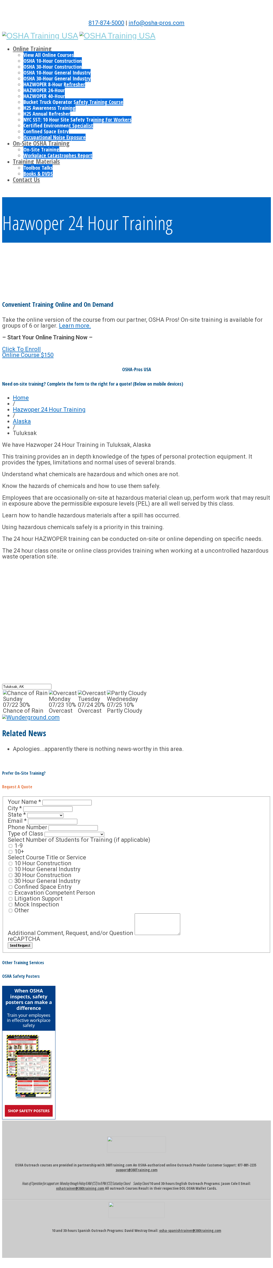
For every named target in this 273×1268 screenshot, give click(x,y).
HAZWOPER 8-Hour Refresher (54, 84)
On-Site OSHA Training (41, 143)
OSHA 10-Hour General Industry (57, 72)
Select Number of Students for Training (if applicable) (79, 839)
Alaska (22, 421)
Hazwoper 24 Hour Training (49, 409)
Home (21, 397)
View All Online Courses (48, 55)
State (17, 814)
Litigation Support (38, 898)
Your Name (24, 801)
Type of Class (26, 833)
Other (21, 910)
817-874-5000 (106, 23)
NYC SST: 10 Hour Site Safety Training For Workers (77, 119)
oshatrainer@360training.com (80, 1188)
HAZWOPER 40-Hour (44, 96)
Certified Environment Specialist (58, 125)
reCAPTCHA (24, 939)
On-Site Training (41, 149)
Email (17, 820)
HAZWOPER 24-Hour (44, 90)
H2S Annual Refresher (46, 113)
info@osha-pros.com (156, 23)
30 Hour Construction (42, 875)
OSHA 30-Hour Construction (52, 66)
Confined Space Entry (46, 131)
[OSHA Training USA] (40, 35)
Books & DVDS (38, 173)
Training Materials (36, 161)
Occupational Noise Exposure (54, 137)
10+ (18, 851)
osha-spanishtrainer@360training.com (190, 1230)
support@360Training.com (137, 1169)
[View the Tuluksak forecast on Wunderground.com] (31, 717)
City (15, 808)
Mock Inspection (36, 904)
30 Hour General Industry (46, 881)
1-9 (18, 845)
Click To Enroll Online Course (28, 352)
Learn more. (75, 325)
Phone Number (28, 827)
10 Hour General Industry (46, 869)
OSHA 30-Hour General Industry (57, 78)
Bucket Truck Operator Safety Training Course (73, 102)
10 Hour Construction (42, 863)
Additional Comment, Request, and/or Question (71, 933)
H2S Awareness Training (49, 107)
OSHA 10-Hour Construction (52, 60)
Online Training (32, 48)
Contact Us (26, 179)
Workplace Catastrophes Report (57, 155)
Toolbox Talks (38, 167)
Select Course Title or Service (47, 857)
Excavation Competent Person (54, 892)
